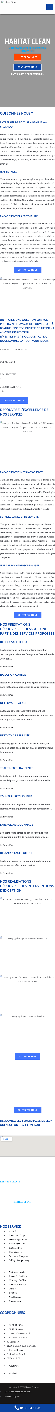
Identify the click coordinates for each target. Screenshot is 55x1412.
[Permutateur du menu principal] (49, 7)
